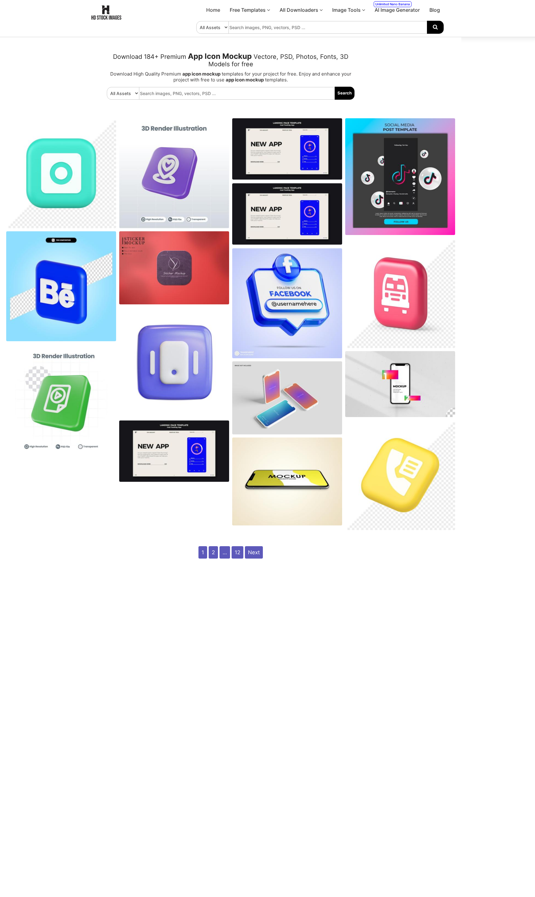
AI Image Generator (397, 7)
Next (254, 552)
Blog (434, 10)
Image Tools (347, 10)
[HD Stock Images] (106, 18)
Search (344, 92)
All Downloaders (300, 10)
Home (213, 10)
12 (237, 552)
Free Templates (248, 10)
